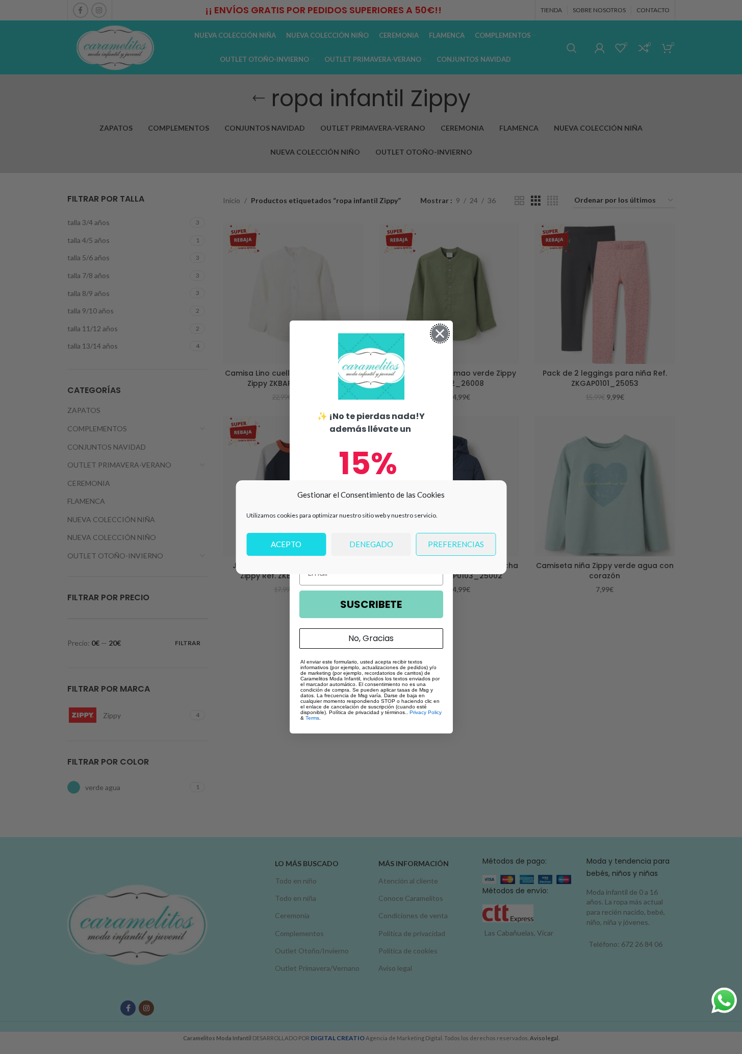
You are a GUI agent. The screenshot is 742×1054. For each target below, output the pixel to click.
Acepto (286, 544)
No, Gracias (371, 638)
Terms (312, 718)
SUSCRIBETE (371, 604)
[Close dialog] (440, 333)
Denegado (371, 544)
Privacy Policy (426, 712)
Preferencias (456, 544)
